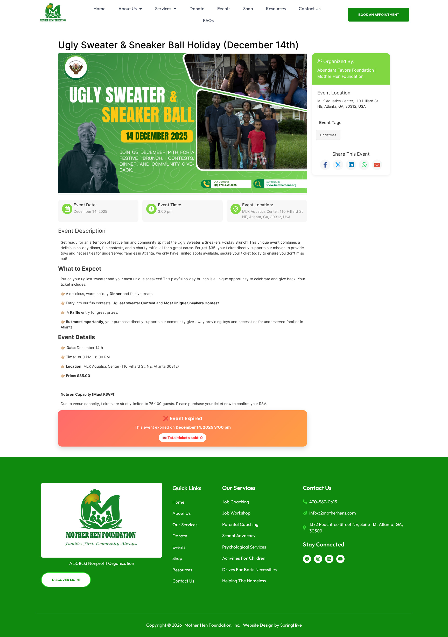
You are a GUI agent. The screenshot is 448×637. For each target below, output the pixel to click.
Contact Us (309, 8)
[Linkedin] (329, 559)
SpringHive (291, 625)
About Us (127, 8)
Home (100, 8)
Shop (248, 8)
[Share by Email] (377, 165)
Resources (276, 8)
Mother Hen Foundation (340, 76)
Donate (197, 8)
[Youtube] (340, 559)
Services (163, 8)
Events (223, 8)
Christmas (328, 135)
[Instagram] (318, 559)
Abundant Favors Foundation (345, 70)
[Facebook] (307, 559)
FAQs (208, 20)
